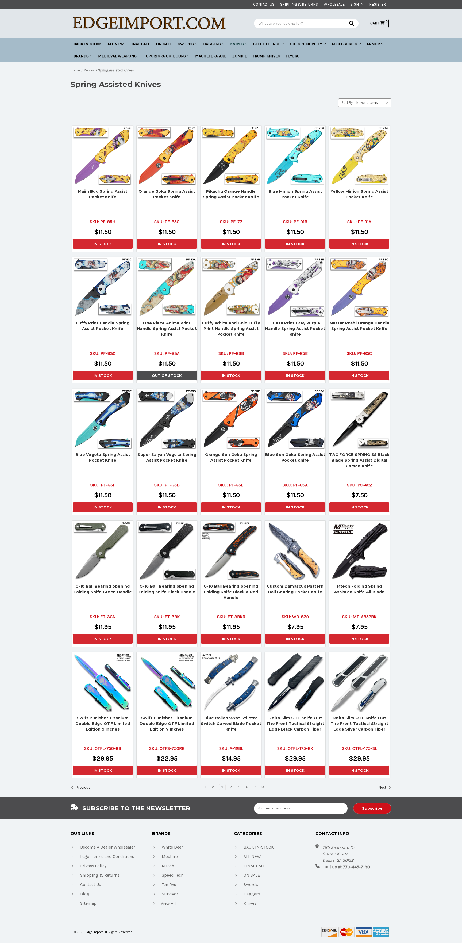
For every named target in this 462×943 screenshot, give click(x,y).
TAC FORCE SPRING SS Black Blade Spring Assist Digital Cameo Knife (359, 460)
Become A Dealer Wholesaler (107, 847)
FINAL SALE (139, 43)
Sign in (357, 4)
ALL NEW (115, 43)
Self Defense (266, 43)
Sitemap (88, 903)
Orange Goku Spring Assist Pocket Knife (166, 194)
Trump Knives (266, 56)
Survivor (170, 893)
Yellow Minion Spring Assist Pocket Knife (359, 194)
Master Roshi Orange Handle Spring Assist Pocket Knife (359, 326)
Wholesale (334, 4)
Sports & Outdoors (166, 56)
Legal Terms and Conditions (107, 856)
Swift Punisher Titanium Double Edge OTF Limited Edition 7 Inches (167, 724)
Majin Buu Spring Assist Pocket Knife (103, 194)
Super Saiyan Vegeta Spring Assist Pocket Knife (166, 457)
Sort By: (347, 103)
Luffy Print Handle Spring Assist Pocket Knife (102, 326)
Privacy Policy (93, 865)
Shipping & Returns (299, 4)
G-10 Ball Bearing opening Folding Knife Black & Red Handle (231, 592)
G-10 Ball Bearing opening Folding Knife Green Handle (103, 589)
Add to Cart (102, 155)
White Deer (172, 847)
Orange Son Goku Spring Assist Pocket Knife (231, 457)
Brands (81, 56)
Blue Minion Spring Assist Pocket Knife (295, 194)
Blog (84, 893)
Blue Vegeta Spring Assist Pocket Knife (102, 457)
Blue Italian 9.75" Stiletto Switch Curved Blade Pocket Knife (231, 724)
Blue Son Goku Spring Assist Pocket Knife (295, 457)
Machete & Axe (210, 56)
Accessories (344, 43)
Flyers (292, 56)
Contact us (263, 4)
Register (377, 4)
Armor (373, 43)
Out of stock (167, 288)
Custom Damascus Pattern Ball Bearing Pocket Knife (295, 589)
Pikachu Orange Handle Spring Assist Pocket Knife (231, 194)
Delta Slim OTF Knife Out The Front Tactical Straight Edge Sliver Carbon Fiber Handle (359, 724)
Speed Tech (172, 875)
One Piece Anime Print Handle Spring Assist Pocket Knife (167, 329)
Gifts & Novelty (306, 43)
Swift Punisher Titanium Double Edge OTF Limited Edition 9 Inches (102, 724)
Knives (237, 43)
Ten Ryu (169, 884)
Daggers (212, 43)
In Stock (103, 244)
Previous (83, 787)
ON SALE (164, 43)
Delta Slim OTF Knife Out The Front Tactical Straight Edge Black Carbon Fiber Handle (295, 724)
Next (382, 787)
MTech (168, 865)
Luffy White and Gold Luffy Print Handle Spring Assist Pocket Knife (231, 329)
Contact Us (90, 884)
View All (168, 903)
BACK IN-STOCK (88, 43)
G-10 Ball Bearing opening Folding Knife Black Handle (166, 589)
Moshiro (170, 856)
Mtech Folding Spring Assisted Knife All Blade (359, 589)
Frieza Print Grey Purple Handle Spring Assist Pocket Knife (295, 329)
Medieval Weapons (117, 56)
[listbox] (373, 103)
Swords (186, 43)
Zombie (239, 56)
